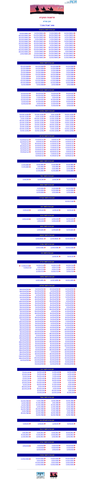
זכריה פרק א (70, 265)
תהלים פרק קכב (24, 303)
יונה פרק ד (26, 210)
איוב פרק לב (41, 390)
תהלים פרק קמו (24, 352)
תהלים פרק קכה (24, 309)
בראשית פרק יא (69, 53)
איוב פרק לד (26, 372)
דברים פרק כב (39, 145)
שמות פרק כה (40, 74)
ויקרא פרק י (55, 97)
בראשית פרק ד (69, 39)
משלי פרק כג (40, 413)
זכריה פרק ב (70, 267)
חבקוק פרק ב (54, 238)
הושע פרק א (70, 164)
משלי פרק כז (25, 405)
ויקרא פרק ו (70, 103)
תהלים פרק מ (54, 291)
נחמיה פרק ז (55, 462)
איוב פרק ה (70, 380)
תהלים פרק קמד (24, 348)
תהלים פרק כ (70, 327)
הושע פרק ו (55, 166)
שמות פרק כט (40, 82)
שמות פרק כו (40, 76)
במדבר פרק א (69, 114)
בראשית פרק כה (54, 55)
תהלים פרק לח (69, 364)
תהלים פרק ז (70, 301)
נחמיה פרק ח (55, 464)
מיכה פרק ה (40, 219)
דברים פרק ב (70, 141)
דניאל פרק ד (55, 432)
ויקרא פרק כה (25, 99)
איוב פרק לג (41, 392)
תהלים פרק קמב (24, 344)
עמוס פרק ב (70, 190)
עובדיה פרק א (69, 201)
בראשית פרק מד (24, 41)
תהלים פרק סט (54, 349)
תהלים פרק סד (54, 339)
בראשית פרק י (69, 51)
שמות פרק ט (70, 82)
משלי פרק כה (25, 401)
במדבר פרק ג (69, 118)
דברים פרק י (55, 139)
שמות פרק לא (25, 66)
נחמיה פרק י (40, 460)
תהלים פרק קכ (24, 299)
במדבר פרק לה (24, 128)
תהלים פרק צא (39, 317)
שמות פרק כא (40, 66)
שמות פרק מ (25, 84)
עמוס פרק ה (55, 190)
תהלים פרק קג (39, 341)
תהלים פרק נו (55, 323)
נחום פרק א (70, 229)
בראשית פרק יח (54, 41)
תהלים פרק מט (54, 309)
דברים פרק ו (70, 149)
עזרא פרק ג (70, 449)
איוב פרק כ (56, 388)
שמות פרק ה (70, 74)
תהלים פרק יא (69, 309)
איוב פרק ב (70, 374)
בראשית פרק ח (69, 47)
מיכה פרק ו (40, 221)
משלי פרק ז (70, 413)
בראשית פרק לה (39, 49)
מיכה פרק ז (25, 219)
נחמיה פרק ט (40, 458)
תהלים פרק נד (54, 319)
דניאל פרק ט (40, 436)
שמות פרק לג (25, 70)
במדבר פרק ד (69, 120)
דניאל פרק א (70, 432)
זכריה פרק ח (55, 271)
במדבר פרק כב (39, 120)
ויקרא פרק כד (25, 97)
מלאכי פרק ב (54, 280)
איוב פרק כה (41, 376)
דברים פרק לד (24, 152)
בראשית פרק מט (24, 51)
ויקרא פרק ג (70, 97)
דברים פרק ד (70, 145)
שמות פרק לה (25, 74)
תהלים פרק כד (69, 335)
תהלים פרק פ (40, 295)
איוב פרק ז (71, 384)
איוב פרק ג (71, 376)
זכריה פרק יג (25, 265)
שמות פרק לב (25, 68)
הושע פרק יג (25, 164)
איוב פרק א (70, 372)
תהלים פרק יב (69, 311)
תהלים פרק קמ (24, 340)
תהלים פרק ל (70, 347)
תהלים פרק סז (54, 345)
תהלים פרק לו (69, 359)
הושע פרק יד (25, 167)
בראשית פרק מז (24, 47)
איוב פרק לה (26, 374)
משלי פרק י (55, 402)
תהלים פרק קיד (39, 364)
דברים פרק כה (39, 151)
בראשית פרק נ (24, 53)
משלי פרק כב (40, 411)
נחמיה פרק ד (70, 464)
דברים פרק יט (39, 139)
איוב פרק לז (26, 378)
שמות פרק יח (55, 80)
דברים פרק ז (70, 151)
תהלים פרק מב (54, 295)
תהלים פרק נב (54, 315)
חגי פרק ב (55, 256)
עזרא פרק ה (55, 447)
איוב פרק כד (41, 374)
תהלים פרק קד (39, 343)
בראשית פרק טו (54, 35)
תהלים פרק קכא (24, 301)
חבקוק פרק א (70, 238)
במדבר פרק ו (70, 124)
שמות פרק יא (55, 66)
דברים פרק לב (24, 148)
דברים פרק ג (70, 143)
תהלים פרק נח (54, 327)
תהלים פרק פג (39, 301)
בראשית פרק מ (24, 33)
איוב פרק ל (41, 386)
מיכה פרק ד (55, 221)
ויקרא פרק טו (40, 93)
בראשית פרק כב (54, 49)
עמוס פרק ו (55, 192)
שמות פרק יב (55, 68)
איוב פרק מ (26, 384)
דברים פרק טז (54, 151)
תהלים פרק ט (69, 305)
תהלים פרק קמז (24, 354)
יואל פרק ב (55, 179)
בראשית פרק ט (69, 49)
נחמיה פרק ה (55, 458)
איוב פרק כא (55, 390)
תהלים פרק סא (54, 333)
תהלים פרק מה (54, 301)
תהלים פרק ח (69, 303)
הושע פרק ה (55, 164)
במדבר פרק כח (24, 114)
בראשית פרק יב (69, 55)
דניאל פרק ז (40, 432)
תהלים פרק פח (39, 311)
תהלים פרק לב (69, 351)
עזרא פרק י (25, 446)
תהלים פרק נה (54, 321)
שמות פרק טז (55, 76)
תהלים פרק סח (54, 347)
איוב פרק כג (41, 372)
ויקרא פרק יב (55, 101)
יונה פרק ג (41, 210)
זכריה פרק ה (55, 265)
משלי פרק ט (55, 400)
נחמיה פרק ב (70, 460)
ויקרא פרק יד (55, 105)
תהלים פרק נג (54, 317)
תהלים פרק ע (55, 351)
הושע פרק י (40, 166)
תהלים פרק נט (54, 329)
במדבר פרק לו (24, 130)
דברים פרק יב (54, 143)
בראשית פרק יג (69, 57)
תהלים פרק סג (54, 337)
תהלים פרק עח (39, 291)
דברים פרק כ (40, 141)
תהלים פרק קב (39, 339)
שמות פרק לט (25, 82)
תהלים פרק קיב (39, 359)
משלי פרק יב (55, 406)
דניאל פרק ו (55, 436)
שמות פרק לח (25, 80)
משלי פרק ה (70, 408)
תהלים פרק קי (39, 355)
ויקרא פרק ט (55, 95)
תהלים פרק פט (39, 313)
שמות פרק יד (55, 72)
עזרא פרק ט (40, 449)
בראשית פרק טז (54, 37)
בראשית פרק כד (54, 53)
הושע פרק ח (55, 170)
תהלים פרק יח (69, 323)
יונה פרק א (70, 210)
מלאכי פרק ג (40, 280)
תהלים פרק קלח (24, 336)
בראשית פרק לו (39, 51)
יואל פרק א (70, 179)
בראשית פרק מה (24, 43)
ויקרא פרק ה (70, 101)
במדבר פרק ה (69, 122)
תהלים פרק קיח (24, 295)
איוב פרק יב (55, 372)
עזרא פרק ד (55, 445)
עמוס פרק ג (70, 192)
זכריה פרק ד (70, 271)
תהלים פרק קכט (24, 317)
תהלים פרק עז (39, 289)
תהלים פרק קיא (39, 357)
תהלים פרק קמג (24, 346)
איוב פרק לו (26, 376)
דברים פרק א (70, 139)
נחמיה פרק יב (40, 464)
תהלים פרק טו (69, 317)
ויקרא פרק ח (55, 93)
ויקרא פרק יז (40, 97)
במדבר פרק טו (54, 124)
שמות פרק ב (70, 68)
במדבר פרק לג (24, 124)
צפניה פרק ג (40, 247)
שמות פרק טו (55, 74)
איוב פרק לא (41, 388)
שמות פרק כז (40, 78)
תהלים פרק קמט (24, 358)
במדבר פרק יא (54, 116)
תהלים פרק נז (54, 325)
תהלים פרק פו (39, 307)
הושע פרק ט (40, 164)
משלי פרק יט (40, 404)
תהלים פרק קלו (24, 332)
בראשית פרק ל (39, 39)
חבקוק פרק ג (40, 238)
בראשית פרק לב (39, 43)
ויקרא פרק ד (70, 99)
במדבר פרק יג (54, 120)
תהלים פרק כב (69, 331)
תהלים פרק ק (40, 335)
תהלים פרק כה (69, 337)
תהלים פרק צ (40, 315)
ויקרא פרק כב (25, 93)
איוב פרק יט (55, 386)
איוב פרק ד (71, 378)
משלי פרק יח (40, 402)
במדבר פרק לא (24, 120)
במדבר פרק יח (54, 130)
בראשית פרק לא (39, 41)
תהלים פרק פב (39, 299)
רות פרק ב (55, 423)
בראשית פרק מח (24, 49)
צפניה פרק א (70, 247)
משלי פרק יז (40, 400)
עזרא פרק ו (55, 449)
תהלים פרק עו (54, 364)
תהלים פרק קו (39, 347)
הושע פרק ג (70, 168)
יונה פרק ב (55, 210)
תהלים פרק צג (39, 321)
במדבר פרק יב (54, 118)
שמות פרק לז (25, 78)
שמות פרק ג (70, 70)
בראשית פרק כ (54, 45)
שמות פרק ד (70, 72)
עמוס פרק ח (40, 190)
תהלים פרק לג (69, 353)
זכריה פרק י (40, 267)
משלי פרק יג (55, 408)
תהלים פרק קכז (24, 313)
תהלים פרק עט (39, 293)
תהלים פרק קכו (24, 311)
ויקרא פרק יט (40, 101)
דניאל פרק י (25, 432)
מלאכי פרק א (70, 280)
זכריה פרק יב (40, 271)
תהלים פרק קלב (24, 323)
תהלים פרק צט (39, 333)
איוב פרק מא (26, 386)
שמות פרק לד (25, 72)
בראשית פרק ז (69, 45)
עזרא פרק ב (70, 447)
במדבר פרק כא (39, 118)
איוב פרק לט (26, 382)
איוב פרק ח (70, 386)
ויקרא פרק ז (70, 105)
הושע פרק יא (40, 168)
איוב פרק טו (55, 378)
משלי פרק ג (70, 404)
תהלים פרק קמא (24, 342)
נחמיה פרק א (70, 458)
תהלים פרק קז (39, 349)
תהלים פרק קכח (24, 315)
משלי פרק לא (25, 413)
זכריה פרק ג (70, 269)
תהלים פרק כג (69, 333)
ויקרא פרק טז (40, 95)
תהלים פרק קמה (24, 350)
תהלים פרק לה (69, 357)
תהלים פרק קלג (24, 325)
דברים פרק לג (24, 150)
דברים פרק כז (40, 155)
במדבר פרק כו (39, 128)
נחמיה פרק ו (55, 460)
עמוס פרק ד (55, 188)
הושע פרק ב (70, 166)
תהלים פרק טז (69, 319)
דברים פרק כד (39, 149)
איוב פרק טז (55, 380)
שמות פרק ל (40, 84)
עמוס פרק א (70, 188)
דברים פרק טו (54, 149)
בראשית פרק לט (39, 57)
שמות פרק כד (40, 72)
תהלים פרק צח (39, 331)
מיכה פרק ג (55, 219)
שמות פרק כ (55, 84)
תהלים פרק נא (54, 313)
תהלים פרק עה (54, 362)
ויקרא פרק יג (55, 103)
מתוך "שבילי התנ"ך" (47, 25)
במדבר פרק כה (39, 126)
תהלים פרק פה (39, 305)
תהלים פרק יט (69, 325)
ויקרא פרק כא (40, 105)
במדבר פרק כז (39, 130)
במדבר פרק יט (39, 114)
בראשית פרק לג (39, 45)
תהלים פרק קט (39, 353)
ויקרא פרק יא (55, 99)
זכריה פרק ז (55, 269)
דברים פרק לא (24, 146)
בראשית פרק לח (39, 55)
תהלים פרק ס (54, 331)
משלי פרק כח (25, 407)
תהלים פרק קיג (39, 362)
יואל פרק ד (26, 179)
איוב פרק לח (26, 380)
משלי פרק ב (70, 402)
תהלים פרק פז (39, 309)
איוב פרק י (71, 390)
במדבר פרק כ (39, 116)
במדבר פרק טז (54, 126)
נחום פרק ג (40, 229)
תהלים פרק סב (54, 335)
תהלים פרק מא (54, 293)
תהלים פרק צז (39, 329)
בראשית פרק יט (54, 43)
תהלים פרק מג (54, 297)
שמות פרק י (70, 84)
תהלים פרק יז (70, 321)
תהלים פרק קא (39, 337)
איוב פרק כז (41, 380)
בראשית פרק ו (69, 43)
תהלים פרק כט (69, 345)
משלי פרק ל (25, 411)
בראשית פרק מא (24, 35)
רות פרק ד (26, 423)
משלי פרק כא (40, 408)
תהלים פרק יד (69, 315)
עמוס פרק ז (40, 188)
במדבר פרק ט (69, 130)
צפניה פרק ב (55, 247)
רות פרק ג (41, 423)
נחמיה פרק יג (25, 459)
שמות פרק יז (55, 78)
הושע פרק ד (70, 170)
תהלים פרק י (70, 307)
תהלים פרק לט (54, 289)
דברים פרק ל (25, 144)
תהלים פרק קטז (24, 291)
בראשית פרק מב (24, 37)
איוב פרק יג (56, 374)
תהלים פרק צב (39, 319)
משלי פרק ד (70, 406)
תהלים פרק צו (39, 327)
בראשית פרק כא (54, 47)
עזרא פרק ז (40, 445)
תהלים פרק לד (69, 355)
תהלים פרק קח (39, 351)
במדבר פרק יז (54, 128)
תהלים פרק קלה (24, 330)
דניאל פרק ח (40, 434)
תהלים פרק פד (39, 303)
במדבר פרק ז (69, 126)
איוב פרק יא (70, 392)
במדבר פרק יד (54, 122)
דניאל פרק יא (25, 434)
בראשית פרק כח (39, 35)
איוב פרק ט (70, 388)
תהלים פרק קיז (24, 293)
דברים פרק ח (69, 153)
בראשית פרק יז (54, 39)
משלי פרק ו (70, 411)
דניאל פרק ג (70, 436)
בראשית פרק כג (54, 51)
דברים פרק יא (54, 141)
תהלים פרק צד (39, 323)
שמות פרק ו (70, 76)
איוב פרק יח (55, 384)
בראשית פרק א (69, 33)
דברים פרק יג (55, 145)
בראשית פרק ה (69, 41)
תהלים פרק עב (54, 355)
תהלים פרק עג (54, 357)
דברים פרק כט (24, 142)
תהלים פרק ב (69, 291)
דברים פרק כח (24, 139)
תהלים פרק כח (69, 343)
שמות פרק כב (40, 68)
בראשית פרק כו (54, 57)
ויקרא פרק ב (70, 95)
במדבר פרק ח (69, 128)
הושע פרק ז (55, 168)
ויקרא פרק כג (25, 95)
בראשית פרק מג (24, 39)
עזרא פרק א (70, 445)
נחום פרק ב (55, 229)
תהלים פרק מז (54, 305)
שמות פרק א (70, 66)
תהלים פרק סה (54, 341)
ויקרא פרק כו (25, 101)
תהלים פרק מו (54, 303)
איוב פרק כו (41, 378)
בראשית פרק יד (54, 33)
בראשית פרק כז (39, 33)
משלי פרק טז (55, 415)
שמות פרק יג (55, 70)
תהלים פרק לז (69, 362)
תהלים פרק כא (69, 329)
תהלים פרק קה (39, 345)
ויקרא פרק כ (40, 103)
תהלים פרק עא (54, 353)
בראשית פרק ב (69, 35)
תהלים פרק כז (69, 341)
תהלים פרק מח (54, 307)
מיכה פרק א (70, 219)
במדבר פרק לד (24, 126)
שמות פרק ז (70, 78)
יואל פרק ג (41, 179)
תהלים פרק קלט (24, 338)
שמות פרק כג (40, 70)
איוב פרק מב (26, 388)
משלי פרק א (70, 400)
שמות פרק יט (55, 82)
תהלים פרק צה (39, 325)
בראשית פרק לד (39, 47)
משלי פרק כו (25, 403)
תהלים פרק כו (69, 339)
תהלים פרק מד (54, 299)
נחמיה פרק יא (40, 462)
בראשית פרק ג (69, 37)
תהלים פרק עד (54, 359)
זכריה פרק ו (55, 267)
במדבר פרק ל (25, 118)
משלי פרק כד (40, 415)
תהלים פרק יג (69, 313)
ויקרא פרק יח (40, 99)
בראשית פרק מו (24, 45)
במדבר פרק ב (69, 116)
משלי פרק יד (55, 411)
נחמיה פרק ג (70, 462)
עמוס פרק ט (40, 192)
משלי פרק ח (70, 415)
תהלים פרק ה (69, 297)
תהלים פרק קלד (24, 327)
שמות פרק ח (70, 80)
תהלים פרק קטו (24, 289)
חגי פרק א (70, 256)
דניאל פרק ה (55, 434)
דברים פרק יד (54, 147)
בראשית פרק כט (39, 37)
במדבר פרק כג (39, 122)
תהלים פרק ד (70, 295)
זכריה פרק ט (40, 265)
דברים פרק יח (54, 155)
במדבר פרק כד (39, 124)
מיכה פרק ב (70, 221)
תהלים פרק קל (24, 319)
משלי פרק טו (55, 413)
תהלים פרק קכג (24, 305)
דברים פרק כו (40, 153)
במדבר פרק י (55, 114)
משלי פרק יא (55, 404)
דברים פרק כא (39, 143)
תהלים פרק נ (55, 311)
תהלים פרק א (69, 289)
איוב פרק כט (41, 384)
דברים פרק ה (70, 147)
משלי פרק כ (40, 406)
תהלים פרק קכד (24, 307)
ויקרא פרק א (70, 93)
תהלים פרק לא (69, 349)
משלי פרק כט (25, 409)
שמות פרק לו (25, 76)
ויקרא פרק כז (25, 103)
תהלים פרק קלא (24, 321)
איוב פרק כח (41, 382)
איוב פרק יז (56, 382)
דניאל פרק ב (70, 434)
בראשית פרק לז (39, 53)
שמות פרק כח (39, 80)
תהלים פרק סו (54, 343)
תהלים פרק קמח (24, 356)
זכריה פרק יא (40, 269)
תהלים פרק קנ (24, 360)
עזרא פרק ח (40, 447)
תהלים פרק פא (39, 297)
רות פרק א (70, 423)
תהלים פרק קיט (24, 297)
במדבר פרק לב (24, 122)
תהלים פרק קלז (24, 334)
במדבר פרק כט (24, 116)
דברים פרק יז (55, 153)
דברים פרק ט (70, 155)
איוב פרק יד (55, 376)
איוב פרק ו (71, 382)
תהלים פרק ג (70, 293)
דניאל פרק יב (25, 436)
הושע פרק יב (40, 170)
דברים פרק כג (39, 147)
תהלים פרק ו (70, 299)
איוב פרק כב (55, 392)
